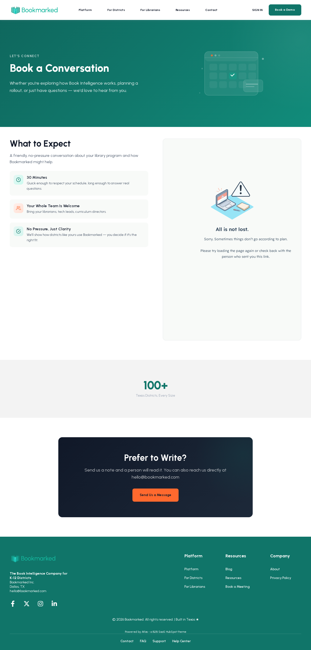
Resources (233, 578)
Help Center (181, 641)
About (275, 569)
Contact (127, 641)
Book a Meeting (237, 587)
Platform (191, 569)
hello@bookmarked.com (28, 591)
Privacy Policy (280, 578)
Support (159, 641)
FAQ (143, 641)
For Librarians (194, 587)
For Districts (193, 578)
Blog (228, 569)
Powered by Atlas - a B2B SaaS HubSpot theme (155, 631)
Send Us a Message (155, 495)
